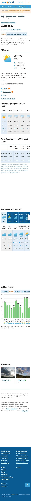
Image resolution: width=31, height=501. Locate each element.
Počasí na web (5, 479)
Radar (16, 7)
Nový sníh (27, 291)
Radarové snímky (5, 453)
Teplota (5, 291)
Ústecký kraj (21, 16)
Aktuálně (9, 7)
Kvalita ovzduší (21, 34)
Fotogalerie (4, 474)
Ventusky (3, 483)
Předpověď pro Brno (21, 458)
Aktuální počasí (5, 451)
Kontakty (18, 467)
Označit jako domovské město (12, 29)
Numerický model (21, 453)
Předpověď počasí (11, 16)
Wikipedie (25, 411)
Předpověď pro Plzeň (22, 463)
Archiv (3, 467)
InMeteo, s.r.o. (15, 494)
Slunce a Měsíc (11, 34)
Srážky (18, 291)
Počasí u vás (7, 92)
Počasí (4, 34)
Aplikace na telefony (7, 477)
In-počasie (4, 486)
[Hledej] (19, 2)
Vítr (12, 291)
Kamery (5, 88)
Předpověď (22, 7)
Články (3, 472)
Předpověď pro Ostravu (22, 460)
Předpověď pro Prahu (22, 456)
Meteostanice (7, 98)
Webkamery (4, 460)
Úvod (3, 7)
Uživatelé (3, 469)
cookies (9, 496)
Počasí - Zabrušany (11, 409)
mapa (13, 98)
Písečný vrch (5, 380)
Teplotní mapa (5, 463)
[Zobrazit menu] (28, 2)
